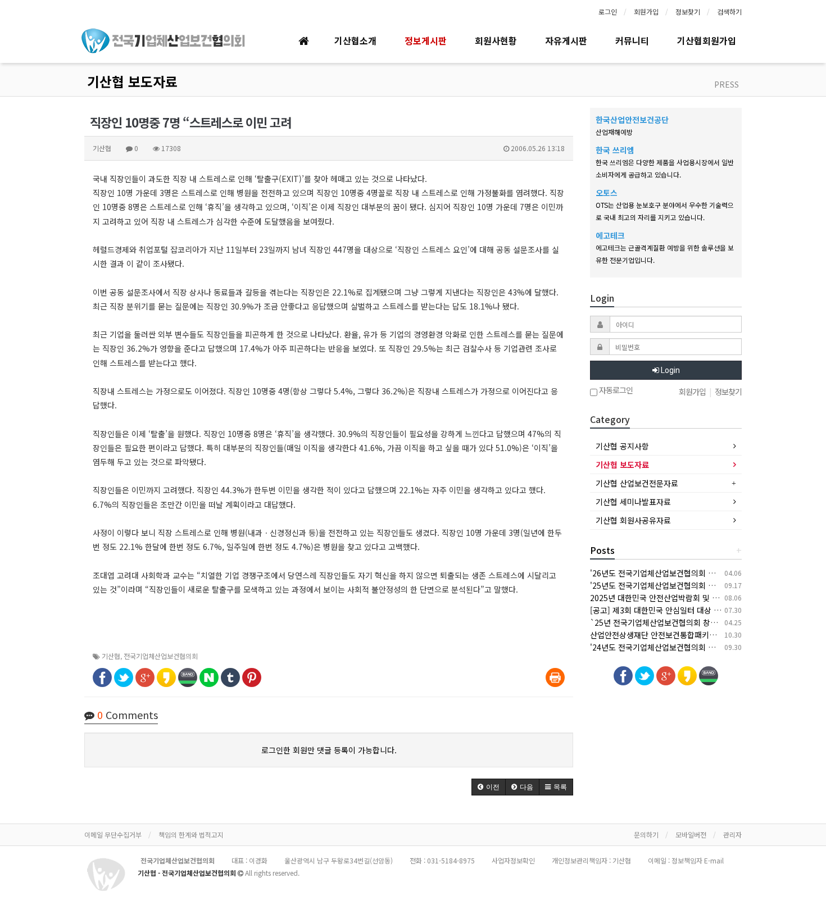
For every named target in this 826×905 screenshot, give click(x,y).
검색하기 (729, 11)
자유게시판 (566, 40)
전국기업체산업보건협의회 (161, 656)
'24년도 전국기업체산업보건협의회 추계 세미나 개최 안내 (685, 647)
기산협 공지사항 (622, 446)
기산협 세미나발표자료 (633, 501)
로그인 (607, 11)
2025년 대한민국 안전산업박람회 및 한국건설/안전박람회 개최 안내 (702, 597)
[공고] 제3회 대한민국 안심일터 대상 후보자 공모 (671, 610)
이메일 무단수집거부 (113, 834)
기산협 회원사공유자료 (633, 520)
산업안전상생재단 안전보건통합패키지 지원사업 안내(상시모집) (695, 634)
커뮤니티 (632, 40)
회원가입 (646, 11)
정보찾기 (687, 11)
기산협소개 (355, 40)
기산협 (111, 656)
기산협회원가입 (706, 40)
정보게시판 (426, 40)
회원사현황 (496, 40)
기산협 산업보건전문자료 (637, 483)
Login (669, 370)
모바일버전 (690, 834)
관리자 (732, 834)
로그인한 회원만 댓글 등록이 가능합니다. (329, 750)
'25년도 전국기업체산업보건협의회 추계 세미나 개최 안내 (685, 585)
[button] (488, 787)
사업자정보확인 (513, 860)
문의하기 (646, 834)
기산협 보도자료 (132, 81)
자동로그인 (615, 390)
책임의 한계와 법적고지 (191, 834)
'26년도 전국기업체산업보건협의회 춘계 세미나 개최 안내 (685, 573)
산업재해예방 (614, 132)
